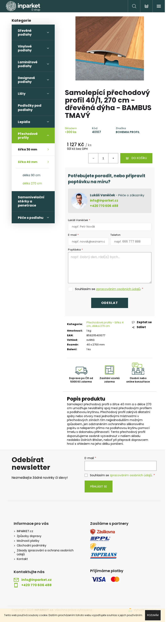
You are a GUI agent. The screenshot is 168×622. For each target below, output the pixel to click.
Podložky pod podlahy (29, 107)
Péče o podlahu (30, 218)
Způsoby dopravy (29, 536)
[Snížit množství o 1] (93, 158)
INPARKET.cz (25, 531)
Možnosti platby (28, 541)
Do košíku (139, 158)
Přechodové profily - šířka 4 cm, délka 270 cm (105, 324)
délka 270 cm (32, 183)
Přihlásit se (98, 486)
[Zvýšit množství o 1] (113, 158)
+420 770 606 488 (104, 206)
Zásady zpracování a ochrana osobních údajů (45, 552)
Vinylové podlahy (25, 48)
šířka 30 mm (27, 149)
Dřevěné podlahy (25, 32)
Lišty (21, 93)
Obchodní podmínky (31, 545)
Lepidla (24, 122)
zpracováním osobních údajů (118, 289)
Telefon (115, 235)
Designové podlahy (26, 80)
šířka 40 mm (27, 162)
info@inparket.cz (104, 200)
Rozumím (153, 615)
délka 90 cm (31, 175)
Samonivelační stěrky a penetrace (31, 201)
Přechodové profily (28, 136)
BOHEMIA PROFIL (128, 132)
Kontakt (22, 559)
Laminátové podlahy (27, 64)
